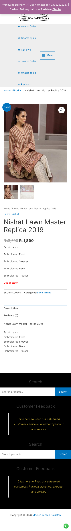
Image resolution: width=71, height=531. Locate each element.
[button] (61, 110)
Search (63, 391)
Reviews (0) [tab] (11, 315)
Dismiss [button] (56, 9)
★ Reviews (24, 49)
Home (7, 208)
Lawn (15, 208)
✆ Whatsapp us (27, 38)
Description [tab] (11, 308)
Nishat (15, 214)
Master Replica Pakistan (47, 515)
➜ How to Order (27, 26)
